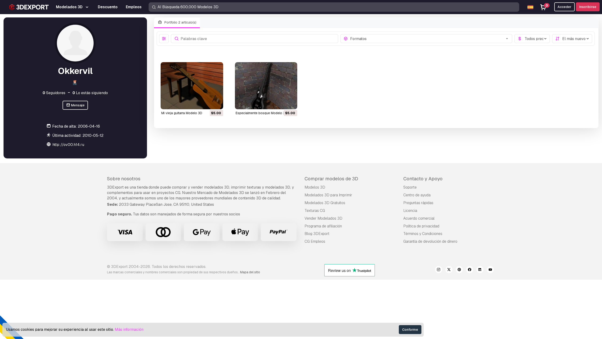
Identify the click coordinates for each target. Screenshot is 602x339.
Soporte (410, 187)
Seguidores (54, 92)
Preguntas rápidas (418, 202)
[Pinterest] (459, 270)
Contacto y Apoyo (423, 179)
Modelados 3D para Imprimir (328, 195)
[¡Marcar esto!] (216, 103)
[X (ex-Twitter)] (449, 270)
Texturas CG (315, 210)
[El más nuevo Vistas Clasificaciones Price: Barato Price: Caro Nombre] (572, 38)
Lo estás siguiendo (90, 92)
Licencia (410, 210)
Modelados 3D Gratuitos (325, 202)
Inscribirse (587, 7)
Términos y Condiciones (422, 233)
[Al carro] (206, 103)
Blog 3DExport (317, 233)
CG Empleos (315, 241)
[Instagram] (438, 270)
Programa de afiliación (323, 226)
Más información (129, 329)
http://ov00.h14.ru (68, 144)
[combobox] (430, 39)
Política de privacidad (421, 226)
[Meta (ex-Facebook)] (469, 270)
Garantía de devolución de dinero (430, 241)
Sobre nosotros (123, 179)
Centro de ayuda (417, 195)
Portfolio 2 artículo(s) (179, 22)
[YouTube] (490, 270)
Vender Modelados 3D (323, 218)
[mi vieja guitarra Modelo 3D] (192, 85)
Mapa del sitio (250, 272)
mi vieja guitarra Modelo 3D (181, 113)
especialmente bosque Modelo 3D (261, 113)
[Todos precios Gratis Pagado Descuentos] (532, 38)
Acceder (564, 7)
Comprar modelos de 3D (331, 179)
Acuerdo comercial (419, 218)
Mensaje (77, 105)
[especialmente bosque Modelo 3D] (266, 85)
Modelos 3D (315, 187)
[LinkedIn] (480, 270)
